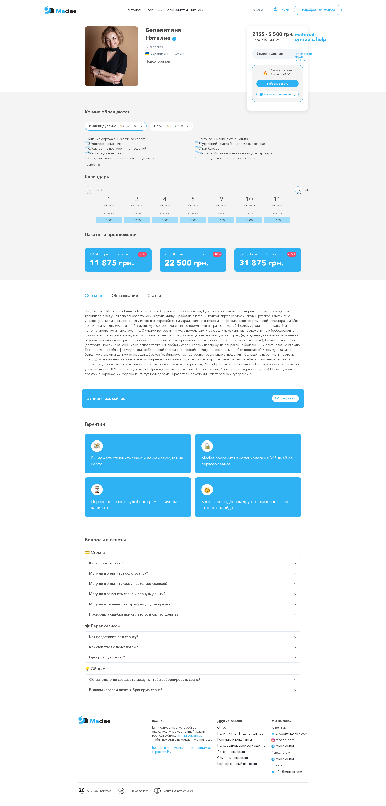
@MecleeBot (285, 746)
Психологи (133, 10)
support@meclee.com (291, 734)
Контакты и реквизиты (234, 739)
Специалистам (176, 10)
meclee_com (285, 740)
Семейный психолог (232, 758)
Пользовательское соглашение (241, 745)
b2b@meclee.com (288, 772)
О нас (221, 727)
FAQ (159, 10)
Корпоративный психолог (237, 764)
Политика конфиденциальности (242, 733)
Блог (149, 10)
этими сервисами (191, 735)
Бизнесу (197, 10)
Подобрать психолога (318, 10)
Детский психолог (231, 752)
